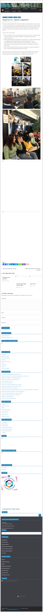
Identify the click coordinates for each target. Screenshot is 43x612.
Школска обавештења (5, 335)
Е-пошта (3, 317)
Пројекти (3, 404)
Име (2, 312)
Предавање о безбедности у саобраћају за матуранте (11, 377)
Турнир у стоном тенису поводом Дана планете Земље (11, 384)
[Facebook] (4, 264)
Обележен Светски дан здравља (7, 396)
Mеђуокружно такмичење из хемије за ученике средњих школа (12, 391)
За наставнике (4, 467)
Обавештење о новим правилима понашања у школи (11, 374)
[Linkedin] (12, 264)
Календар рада (4, 422)
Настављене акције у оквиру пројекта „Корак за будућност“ (12, 393)
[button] (9, 9)
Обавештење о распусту (6, 278)
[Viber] (24, 264)
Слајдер (19, 17)
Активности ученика (5, 356)
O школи (7, 8)
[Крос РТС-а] (35, 276)
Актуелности (10, 17)
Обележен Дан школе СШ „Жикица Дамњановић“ (10, 379)
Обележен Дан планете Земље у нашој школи (9, 387)
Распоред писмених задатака (6, 427)
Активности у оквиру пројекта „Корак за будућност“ (10, 394)
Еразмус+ (14, 11)
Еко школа (15, 17)
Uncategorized (5, 17)
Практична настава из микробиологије (8, 398)
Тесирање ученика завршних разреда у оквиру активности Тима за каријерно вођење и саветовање (19, 389)
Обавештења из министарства (7, 337)
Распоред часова (4, 423)
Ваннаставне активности (6, 361)
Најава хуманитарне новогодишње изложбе (32, 269)
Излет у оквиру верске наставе (7, 381)
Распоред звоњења (4, 425)
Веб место (3, 322)
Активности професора (5, 358)
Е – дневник (3, 432)
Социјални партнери (5, 405)
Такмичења (3, 359)
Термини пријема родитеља (6, 430)
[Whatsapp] (20, 264)
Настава (2, 363)
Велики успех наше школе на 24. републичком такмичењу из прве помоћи (15, 376)
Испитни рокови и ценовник (6, 429)
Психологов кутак (4, 412)
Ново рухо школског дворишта (7, 382)
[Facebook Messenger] (16, 264)
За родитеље (3, 469)
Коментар (3, 298)
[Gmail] (28, 264)
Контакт (19, 11)
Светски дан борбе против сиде (9, 268)
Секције (2, 407)
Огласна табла (4, 364)
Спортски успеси (4, 414)
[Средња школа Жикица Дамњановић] (21, 3)
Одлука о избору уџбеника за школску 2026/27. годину (11, 386)
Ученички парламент (5, 368)
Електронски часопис (5, 416)
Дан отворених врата (5, 411)
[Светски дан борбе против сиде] (21, 276)
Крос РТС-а (33, 284)
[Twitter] (8, 264)
